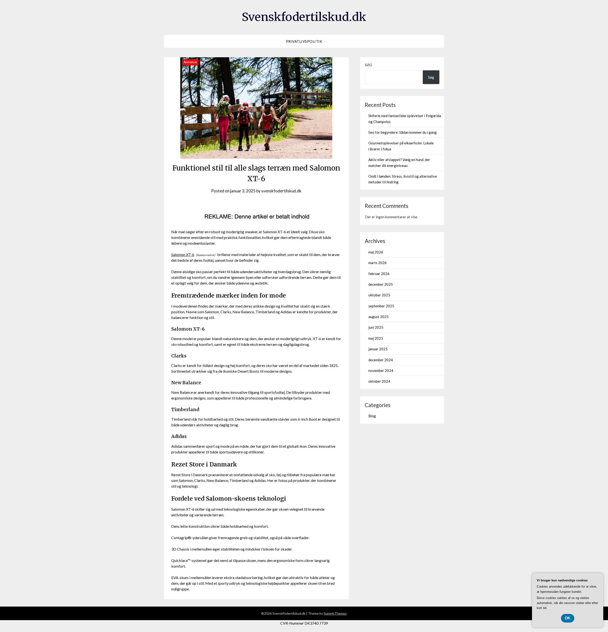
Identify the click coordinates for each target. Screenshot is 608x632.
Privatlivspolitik (304, 41)
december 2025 (380, 284)
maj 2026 (375, 252)
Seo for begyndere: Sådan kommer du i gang (402, 132)
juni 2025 (375, 327)
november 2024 (380, 370)
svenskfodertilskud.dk (281, 190)
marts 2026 (377, 263)
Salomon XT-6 (182, 254)
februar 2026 (379, 273)
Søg (368, 65)
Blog (372, 416)
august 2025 (378, 316)
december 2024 (380, 360)
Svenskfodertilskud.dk (304, 17)
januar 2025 (378, 349)
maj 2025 (375, 338)
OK (567, 618)
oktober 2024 (379, 381)
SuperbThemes (335, 613)
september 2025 (381, 306)
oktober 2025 (379, 295)
